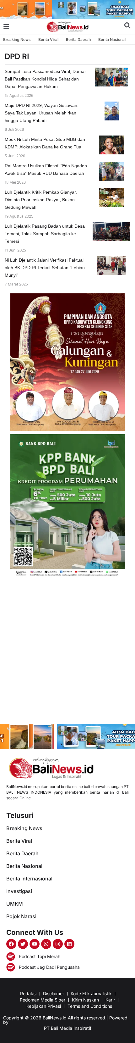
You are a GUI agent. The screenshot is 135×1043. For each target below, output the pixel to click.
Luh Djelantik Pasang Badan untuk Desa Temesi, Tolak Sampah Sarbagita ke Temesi (45, 234)
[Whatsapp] (46, 944)
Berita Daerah (78, 39)
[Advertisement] (67, 651)
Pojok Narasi (21, 916)
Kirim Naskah (85, 999)
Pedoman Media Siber (42, 999)
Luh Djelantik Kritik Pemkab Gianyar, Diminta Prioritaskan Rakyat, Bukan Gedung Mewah (41, 200)
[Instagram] (58, 944)
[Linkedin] (69, 944)
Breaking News (17, 39)
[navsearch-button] (127, 26)
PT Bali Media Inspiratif (67, 1028)
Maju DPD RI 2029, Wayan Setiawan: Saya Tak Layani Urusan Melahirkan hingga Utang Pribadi (41, 113)
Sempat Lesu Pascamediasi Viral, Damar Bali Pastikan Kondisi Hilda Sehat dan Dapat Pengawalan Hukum (45, 79)
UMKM (14, 904)
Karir (110, 999)
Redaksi (28, 993)
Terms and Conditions (90, 1006)
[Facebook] (11, 944)
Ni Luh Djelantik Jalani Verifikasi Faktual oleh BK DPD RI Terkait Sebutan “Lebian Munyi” (45, 268)
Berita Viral (48, 39)
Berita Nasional (112, 39)
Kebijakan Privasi (43, 1006)
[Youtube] (35, 944)
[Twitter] (23, 944)
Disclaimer (53, 993)
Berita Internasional (29, 878)
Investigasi (19, 891)
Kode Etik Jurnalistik (91, 993)
